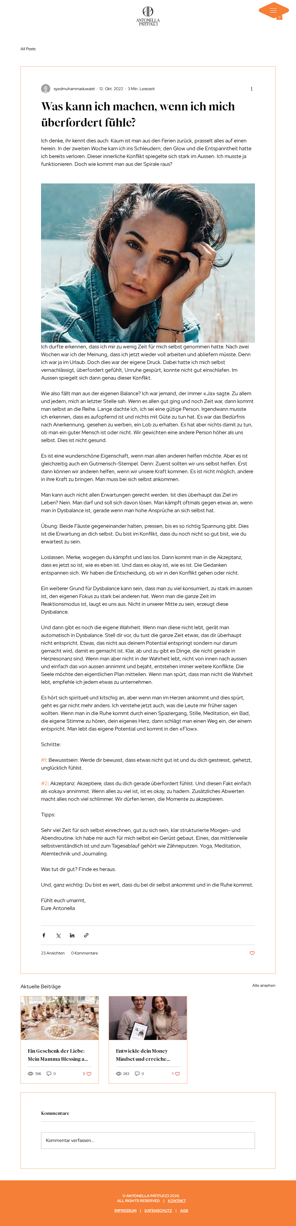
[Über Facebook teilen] (44, 935)
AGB (184, 1210)
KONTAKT (177, 1200)
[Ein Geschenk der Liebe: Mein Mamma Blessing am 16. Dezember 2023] (60, 1018)
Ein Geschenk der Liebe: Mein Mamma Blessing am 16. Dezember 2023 (58, 1055)
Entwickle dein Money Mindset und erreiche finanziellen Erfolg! (142, 1055)
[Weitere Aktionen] (251, 88)
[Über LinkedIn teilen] (72, 935)
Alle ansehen (263, 985)
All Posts (28, 48)
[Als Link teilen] (86, 935)
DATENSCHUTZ (158, 1210)
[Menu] (274, 10)
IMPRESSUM (125, 1210)
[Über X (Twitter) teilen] (58, 935)
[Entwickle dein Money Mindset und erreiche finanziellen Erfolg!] (148, 1018)
